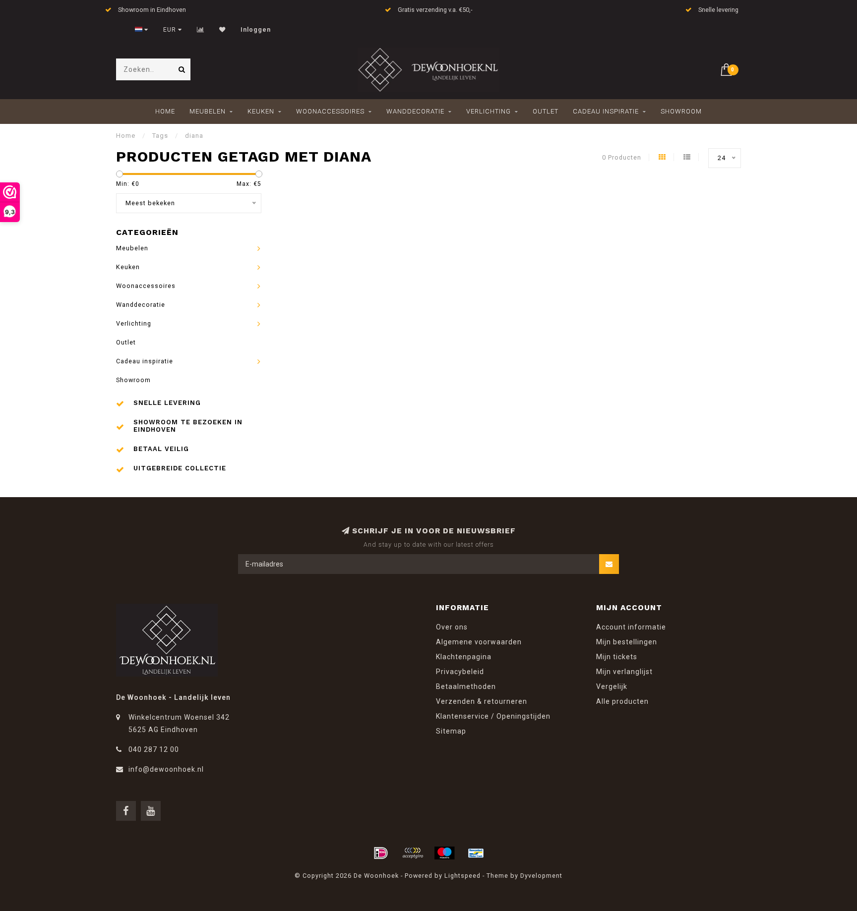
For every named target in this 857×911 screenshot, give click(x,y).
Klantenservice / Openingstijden (493, 716)
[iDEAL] (380, 853)
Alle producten (622, 701)
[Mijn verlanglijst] (222, 29)
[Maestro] (444, 853)
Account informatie (631, 627)
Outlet (545, 111)
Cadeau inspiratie (606, 111)
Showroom (681, 111)
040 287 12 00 (153, 749)
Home (165, 111)
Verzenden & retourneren (481, 701)
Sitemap (451, 731)
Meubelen (207, 111)
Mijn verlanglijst (624, 672)
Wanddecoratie (415, 111)
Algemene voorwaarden (479, 642)
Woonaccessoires (330, 111)
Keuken (260, 111)
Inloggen (256, 29)
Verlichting (488, 111)
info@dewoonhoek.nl (166, 769)
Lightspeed (462, 875)
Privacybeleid (460, 672)
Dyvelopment (541, 875)
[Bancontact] (476, 853)
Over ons (452, 627)
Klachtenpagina (463, 657)
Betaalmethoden (466, 686)
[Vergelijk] (200, 29)
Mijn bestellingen (626, 642)
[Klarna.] (412, 853)
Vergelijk (611, 686)
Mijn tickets (616, 657)
